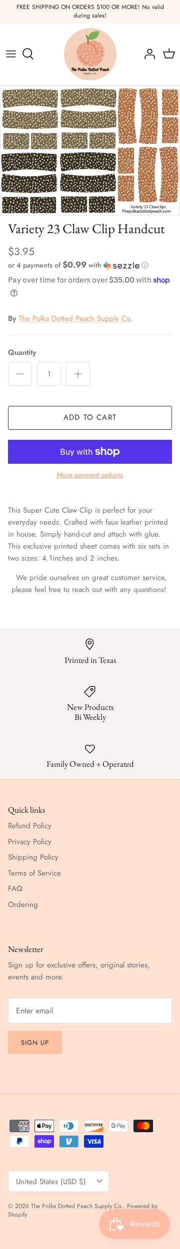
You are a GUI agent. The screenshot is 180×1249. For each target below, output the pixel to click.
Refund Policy (30, 825)
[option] (90, 151)
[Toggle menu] (11, 54)
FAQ (15, 888)
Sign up (35, 1042)
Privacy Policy (30, 841)
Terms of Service (34, 873)
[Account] (147, 54)
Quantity (22, 352)
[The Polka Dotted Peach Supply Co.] (90, 54)
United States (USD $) (51, 1181)
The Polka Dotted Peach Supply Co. (75, 318)
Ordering (23, 904)
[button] (90, 265)
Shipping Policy (33, 857)
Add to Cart (90, 417)
